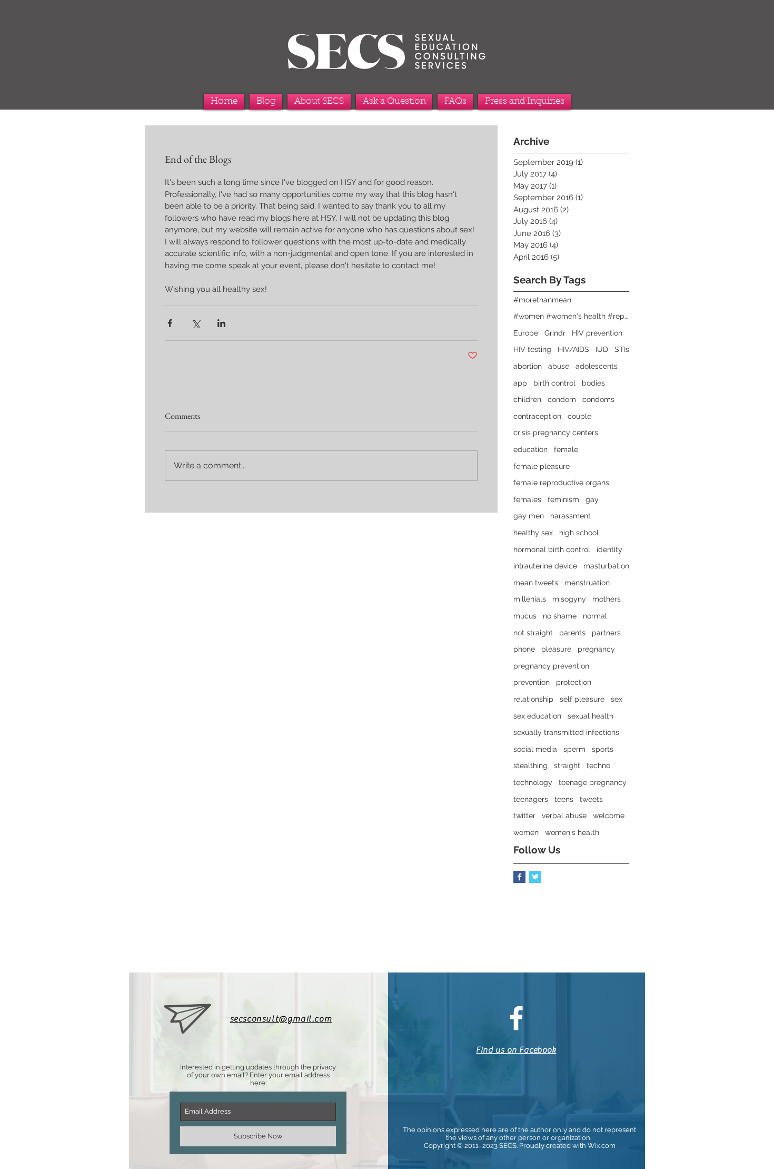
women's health (572, 832)
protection (573, 682)
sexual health (590, 716)
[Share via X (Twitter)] (196, 323)
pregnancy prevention (551, 666)
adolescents (596, 366)
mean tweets (535, 582)
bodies (593, 383)
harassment (570, 516)
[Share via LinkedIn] (221, 323)
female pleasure (541, 466)
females (527, 499)
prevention (531, 682)
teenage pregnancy (593, 782)
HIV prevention (597, 333)
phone (524, 649)
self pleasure (582, 699)
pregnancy (596, 649)
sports (602, 749)
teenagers (530, 799)
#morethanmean (542, 300)
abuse (558, 366)
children (527, 399)
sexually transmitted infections (566, 732)
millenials (529, 599)
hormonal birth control (551, 549)
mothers (606, 599)
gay (592, 499)
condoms (598, 399)
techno (598, 765)
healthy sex (533, 532)
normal (595, 616)
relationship (533, 699)
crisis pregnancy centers (555, 432)
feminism (563, 499)
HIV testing (532, 349)
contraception (537, 416)
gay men (528, 516)
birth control (554, 383)
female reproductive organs (561, 482)
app (520, 383)
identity (609, 549)
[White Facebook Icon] (516, 1018)
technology (532, 782)
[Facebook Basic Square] (519, 877)
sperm (574, 749)
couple (579, 416)
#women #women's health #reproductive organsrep (571, 316)
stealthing (530, 765)
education (530, 449)
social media (535, 749)
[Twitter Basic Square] (535, 877)
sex (616, 699)
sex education (537, 716)
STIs (621, 349)
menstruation (587, 582)
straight (567, 765)
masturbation (606, 566)
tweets (591, 799)
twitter (524, 815)
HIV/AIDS (573, 349)
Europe (525, 333)
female (566, 449)
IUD (602, 349)
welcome (608, 815)
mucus (525, 616)
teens (563, 799)
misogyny (569, 599)
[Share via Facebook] (170, 323)
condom (562, 399)
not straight (533, 632)
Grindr (554, 333)
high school (579, 532)
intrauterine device (545, 566)
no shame (560, 616)
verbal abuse (564, 815)
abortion (527, 366)
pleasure (556, 649)
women (526, 832)
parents (572, 632)
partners (606, 632)
